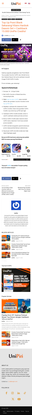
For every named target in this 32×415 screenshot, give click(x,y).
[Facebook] (6, 393)
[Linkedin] (18, 393)
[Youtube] (19, 399)
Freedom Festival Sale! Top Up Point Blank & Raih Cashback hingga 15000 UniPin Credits (21, 246)
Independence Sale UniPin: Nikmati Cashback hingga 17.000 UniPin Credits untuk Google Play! (20, 342)
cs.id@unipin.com (12, 381)
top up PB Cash (7, 103)
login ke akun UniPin (13, 99)
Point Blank (4, 19)
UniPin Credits (19, 19)
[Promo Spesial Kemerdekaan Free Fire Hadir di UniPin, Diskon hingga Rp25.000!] (6, 255)
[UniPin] (3, 35)
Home (3, 15)
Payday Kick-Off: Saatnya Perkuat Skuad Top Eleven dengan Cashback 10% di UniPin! (21, 237)
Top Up (13, 19)
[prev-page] (3, 261)
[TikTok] (24, 393)
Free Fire (4, 257)
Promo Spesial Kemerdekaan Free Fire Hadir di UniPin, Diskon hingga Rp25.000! (20, 254)
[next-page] (5, 261)
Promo (7, 15)
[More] (20, 39)
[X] (13, 399)
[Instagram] (12, 393)
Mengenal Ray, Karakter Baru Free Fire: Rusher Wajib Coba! (24, 189)
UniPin (6, 35)
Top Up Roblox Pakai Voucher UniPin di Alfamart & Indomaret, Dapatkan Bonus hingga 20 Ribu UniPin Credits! (8, 191)
